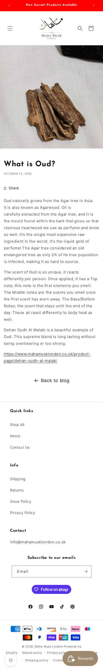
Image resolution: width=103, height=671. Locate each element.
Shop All (17, 424)
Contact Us (20, 447)
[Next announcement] (93, 5)
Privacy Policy (22, 513)
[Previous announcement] (9, 5)
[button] (10, 28)
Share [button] (14, 188)
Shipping (18, 479)
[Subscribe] (85, 571)
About (15, 436)
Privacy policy (57, 652)
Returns (17, 490)
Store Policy (20, 501)
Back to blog (55, 380)
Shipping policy (36, 660)
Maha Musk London (49, 646)
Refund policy (32, 652)
